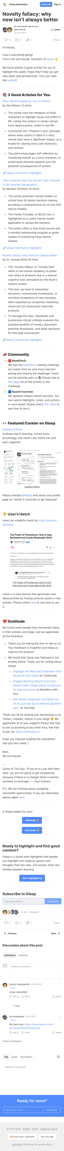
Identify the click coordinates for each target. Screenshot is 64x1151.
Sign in (57, 4)
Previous (12, 933)
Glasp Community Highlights (24, 173)
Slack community (26, 731)
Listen (57, 29)
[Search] (58, 1057)
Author (13, 988)
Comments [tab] (9, 955)
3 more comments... (12, 1041)
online (11, 80)
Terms (35, 1128)
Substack (16, 1144)
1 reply (16, 1005)
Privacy (26, 1128)
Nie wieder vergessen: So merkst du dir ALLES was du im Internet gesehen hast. (37, 703)
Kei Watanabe (20, 26)
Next (53, 933)
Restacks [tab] (22, 955)
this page (14, 381)
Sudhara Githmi (12, 429)
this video (50, 404)
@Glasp (27, 495)
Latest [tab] (14, 1056)
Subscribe (46, 4)
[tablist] (15, 955)
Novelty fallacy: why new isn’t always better (29, 255)
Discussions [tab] (26, 1056)
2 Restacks (34, 912)
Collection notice (48, 1128)
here (33, 602)
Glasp (50, 59)
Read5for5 (29, 364)
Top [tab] (6, 1056)
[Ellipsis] (59, 983)
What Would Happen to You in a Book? (26, 101)
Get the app (47, 1136)
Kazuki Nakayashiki (19, 984)
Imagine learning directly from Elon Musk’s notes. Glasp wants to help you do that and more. (37, 685)
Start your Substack (23, 1136)
